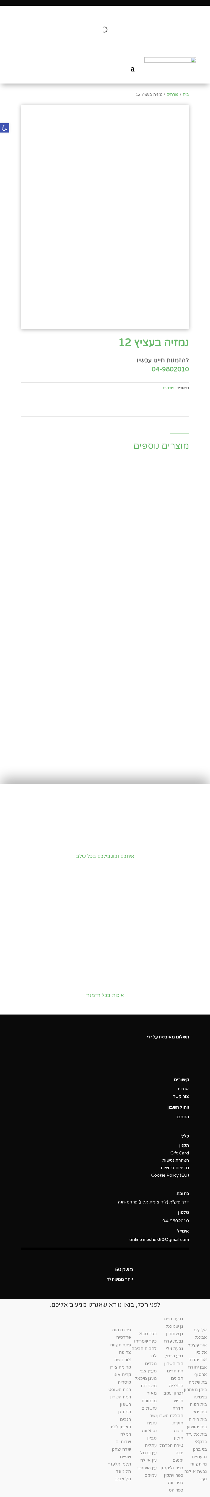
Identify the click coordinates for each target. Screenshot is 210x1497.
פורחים (173, 94)
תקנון (184, 1145)
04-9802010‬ (175, 1221)
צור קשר (181, 1096)
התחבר (182, 1117)
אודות (183, 1089)
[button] (4, 128)
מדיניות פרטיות (175, 1168)
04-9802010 (170, 369)
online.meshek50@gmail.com (159, 1239)
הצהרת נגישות (175, 1160)
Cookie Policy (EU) (170, 1175)
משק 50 (124, 1269)
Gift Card (179, 1153)
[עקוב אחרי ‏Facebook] (184, 1062)
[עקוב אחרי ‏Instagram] (173, 1062)
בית (186, 94)
